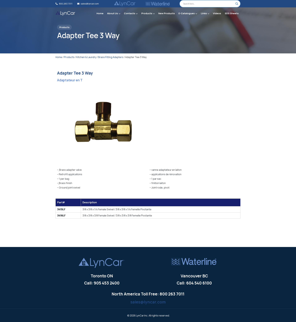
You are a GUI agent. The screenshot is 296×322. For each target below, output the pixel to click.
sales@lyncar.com (148, 302)
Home (59, 57)
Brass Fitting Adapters (110, 57)
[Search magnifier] (237, 4)
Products (69, 57)
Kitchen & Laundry (86, 57)
